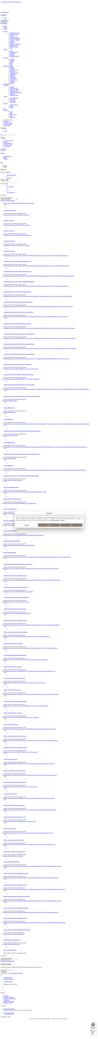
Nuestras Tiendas (8, 981)
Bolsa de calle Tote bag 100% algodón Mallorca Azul (15, 918)
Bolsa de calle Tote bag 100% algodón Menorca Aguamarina (17, 896)
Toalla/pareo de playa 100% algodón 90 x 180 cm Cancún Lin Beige (18, 312)
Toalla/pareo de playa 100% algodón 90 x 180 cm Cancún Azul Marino (19, 344)
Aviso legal (6, 1000)
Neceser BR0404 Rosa (8, 419)
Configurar (26, 525)
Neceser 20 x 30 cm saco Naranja (11, 724)
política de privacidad (17, 973)
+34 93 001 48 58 (5, 2)
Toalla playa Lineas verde (9, 241)
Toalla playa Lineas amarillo (10, 210)
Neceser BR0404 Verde (9, 465)
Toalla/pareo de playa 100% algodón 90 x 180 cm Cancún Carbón (18, 564)
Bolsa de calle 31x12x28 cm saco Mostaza (13, 666)
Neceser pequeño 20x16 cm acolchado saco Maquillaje (15, 632)
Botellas (6, 159)
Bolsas (5, 157)
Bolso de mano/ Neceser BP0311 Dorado (12, 499)
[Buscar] (15, 135)
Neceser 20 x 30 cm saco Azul (10, 828)
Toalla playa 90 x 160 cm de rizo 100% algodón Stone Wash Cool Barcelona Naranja (22, 396)
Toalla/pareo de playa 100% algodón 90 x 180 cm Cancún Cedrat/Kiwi (19, 384)
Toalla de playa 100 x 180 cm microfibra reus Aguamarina (16, 597)
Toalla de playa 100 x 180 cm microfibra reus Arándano (16, 587)
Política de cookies (8, 1002)
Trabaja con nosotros (9, 979)
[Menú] (95, 1023)
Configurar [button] (64, 1018)
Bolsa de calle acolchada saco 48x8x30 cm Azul (14, 840)
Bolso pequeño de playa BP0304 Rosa (12, 541)
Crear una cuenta (8, 124)
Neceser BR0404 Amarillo (9, 442)
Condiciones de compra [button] (56, 1018)
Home (5, 165)
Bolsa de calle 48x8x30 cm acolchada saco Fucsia (14, 770)
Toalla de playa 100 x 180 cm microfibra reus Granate (15, 575)
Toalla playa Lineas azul (9, 251)
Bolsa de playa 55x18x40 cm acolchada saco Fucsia (15, 782)
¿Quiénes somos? (8, 977)
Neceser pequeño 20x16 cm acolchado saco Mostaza (15, 655)
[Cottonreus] (4, 22)
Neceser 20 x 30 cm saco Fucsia (10, 759)
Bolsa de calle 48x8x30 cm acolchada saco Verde (14, 805)
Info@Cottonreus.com (15, 2)
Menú (5, 26)
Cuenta (5, 27)
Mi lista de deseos (8, 122)
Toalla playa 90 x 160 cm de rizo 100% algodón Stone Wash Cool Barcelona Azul (21, 475)
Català (5, 17)
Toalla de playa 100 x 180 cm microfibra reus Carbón (15, 620)
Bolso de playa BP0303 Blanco (10, 530)
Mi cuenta (6, 121)
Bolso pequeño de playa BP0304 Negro (12, 939)
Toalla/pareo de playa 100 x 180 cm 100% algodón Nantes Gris (17, 261)
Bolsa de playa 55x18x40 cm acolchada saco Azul (14, 851)
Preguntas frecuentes (9, 997)
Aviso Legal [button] (32, 1018)
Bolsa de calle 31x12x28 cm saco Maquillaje (13, 643)
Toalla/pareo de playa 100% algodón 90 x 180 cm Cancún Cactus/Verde (19, 354)
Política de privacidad (9, 1001)
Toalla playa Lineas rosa (9, 230)
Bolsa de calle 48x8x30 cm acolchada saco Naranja (15, 736)
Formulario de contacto (9, 1008)
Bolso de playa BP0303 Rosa (10, 552)
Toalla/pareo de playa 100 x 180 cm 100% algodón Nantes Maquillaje (19, 281)
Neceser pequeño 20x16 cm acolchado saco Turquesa (15, 701)
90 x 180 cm (10, 186)
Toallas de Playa (8, 156)
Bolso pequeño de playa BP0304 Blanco (12, 520)
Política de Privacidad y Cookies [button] (43, 1018)
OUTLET (17, 9)
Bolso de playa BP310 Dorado (10, 509)
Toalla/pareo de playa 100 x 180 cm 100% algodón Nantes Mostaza (18, 302)
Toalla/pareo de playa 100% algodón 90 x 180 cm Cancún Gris (17, 323)
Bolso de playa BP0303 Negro (10, 950)
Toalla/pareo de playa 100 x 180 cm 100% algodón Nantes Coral (18, 271)
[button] (7, 238)
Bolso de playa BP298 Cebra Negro (11, 487)
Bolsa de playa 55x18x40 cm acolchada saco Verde (15, 817)
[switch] (92, 1033)
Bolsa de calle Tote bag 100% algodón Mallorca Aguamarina (17, 929)
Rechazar (49, 525)
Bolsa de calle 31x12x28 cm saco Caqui (12, 689)
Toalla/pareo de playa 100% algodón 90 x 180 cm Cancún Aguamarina (19, 333)
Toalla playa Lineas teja (9, 220)
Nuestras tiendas (5, 12)
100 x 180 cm (11, 192)
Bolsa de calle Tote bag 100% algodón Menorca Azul (15, 885)
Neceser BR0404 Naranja (9, 407)
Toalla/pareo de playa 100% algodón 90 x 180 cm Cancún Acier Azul (18, 374)
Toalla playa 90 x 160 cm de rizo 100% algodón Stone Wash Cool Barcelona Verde (21, 454)
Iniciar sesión (7, 125)
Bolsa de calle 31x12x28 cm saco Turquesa (13, 712)
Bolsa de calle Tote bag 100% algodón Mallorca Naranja (16, 908)
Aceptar (71, 525)
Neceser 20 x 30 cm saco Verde (10, 793)
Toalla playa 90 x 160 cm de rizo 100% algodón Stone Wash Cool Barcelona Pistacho (22, 431)
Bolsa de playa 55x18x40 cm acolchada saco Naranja (15, 747)
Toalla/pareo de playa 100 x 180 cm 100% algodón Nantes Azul (17, 291)
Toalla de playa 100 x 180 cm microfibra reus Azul (15, 609)
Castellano (3, 15)
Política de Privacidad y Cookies (57, 520)
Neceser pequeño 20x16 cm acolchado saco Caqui (14, 678)
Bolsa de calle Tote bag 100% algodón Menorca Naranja (16, 873)
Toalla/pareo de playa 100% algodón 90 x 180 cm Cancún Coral (18, 364)
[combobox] (8, 135)
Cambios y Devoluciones (10, 998)
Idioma (5, 29)
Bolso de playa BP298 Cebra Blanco (11, 861)
